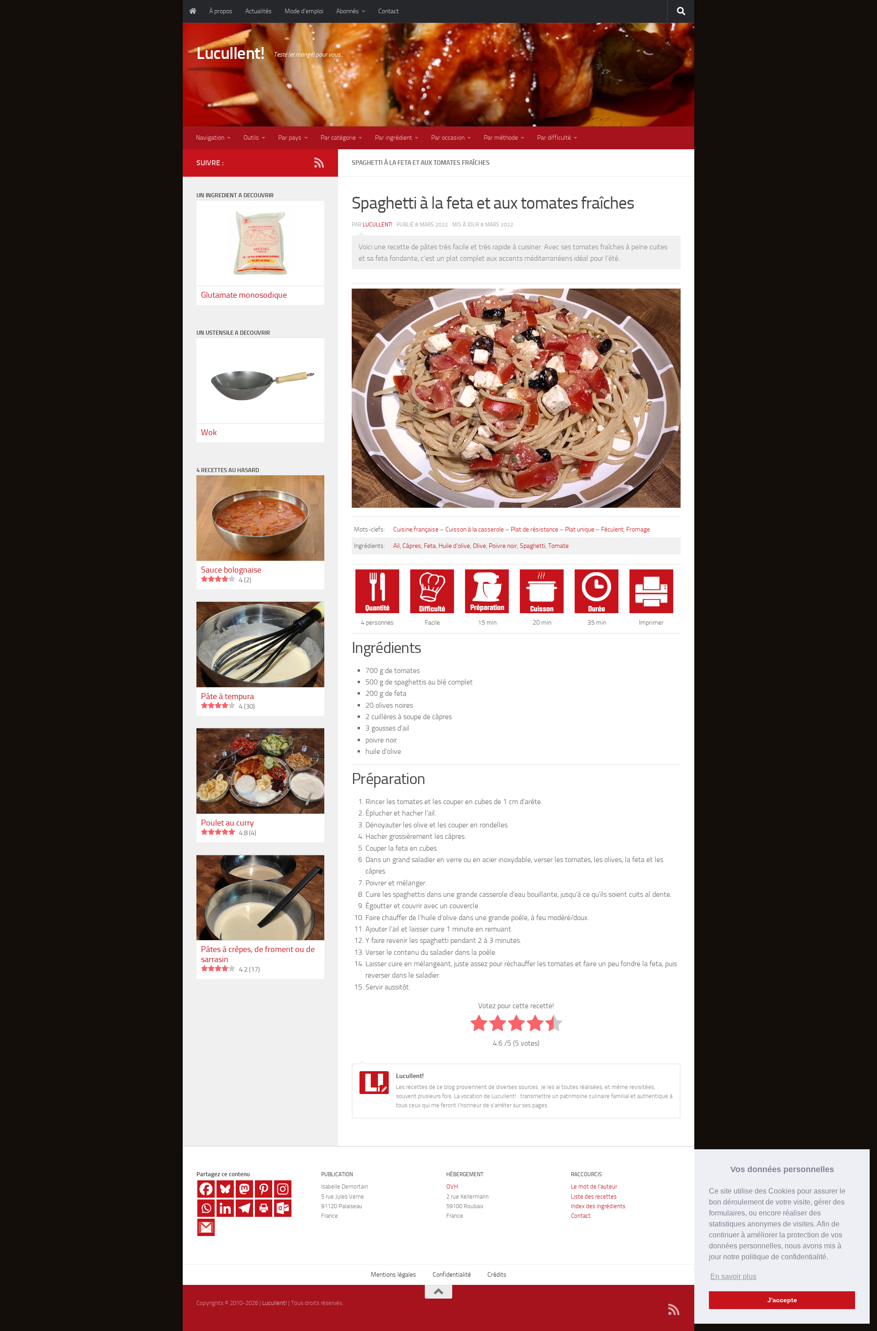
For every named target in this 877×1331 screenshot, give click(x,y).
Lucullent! (230, 53)
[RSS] (318, 162)
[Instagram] (282, 1189)
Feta (430, 546)
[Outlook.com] (282, 1208)
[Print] (263, 1208)
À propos (220, 11)
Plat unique (579, 529)
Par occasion (448, 138)
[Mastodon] (244, 1189)
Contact (388, 11)
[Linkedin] (225, 1208)
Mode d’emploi (304, 11)
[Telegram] (244, 1208)
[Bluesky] (225, 1189)
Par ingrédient (393, 138)
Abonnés (347, 11)
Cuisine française (415, 529)
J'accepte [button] (782, 1300)
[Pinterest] (263, 1189)
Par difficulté (554, 138)
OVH (452, 1186)
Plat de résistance (534, 529)
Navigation (210, 138)
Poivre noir (503, 546)
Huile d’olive (454, 546)
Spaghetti (532, 546)
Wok (209, 432)
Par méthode (501, 138)
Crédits (497, 1274)
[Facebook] (206, 1189)
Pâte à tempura (227, 696)
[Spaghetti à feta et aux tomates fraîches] (516, 508)
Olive (479, 546)
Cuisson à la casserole (474, 529)
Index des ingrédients (598, 1206)
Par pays (289, 138)
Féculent (612, 529)
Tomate (558, 546)
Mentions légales (393, 1274)
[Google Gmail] (206, 1227)
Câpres (411, 546)
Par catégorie (338, 138)
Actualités (258, 11)
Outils (251, 138)
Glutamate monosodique (244, 295)
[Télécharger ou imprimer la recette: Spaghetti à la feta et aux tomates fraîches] (651, 610)
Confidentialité (452, 1274)
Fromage (638, 529)
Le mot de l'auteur (594, 1186)
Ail (396, 546)
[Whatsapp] (206, 1208)
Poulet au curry (227, 823)
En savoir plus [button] (733, 1276)
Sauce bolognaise (231, 570)
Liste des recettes (594, 1196)
